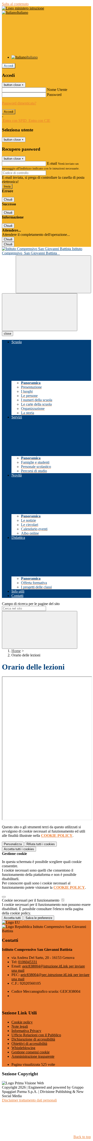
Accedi (8, 66)
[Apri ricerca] (53, 274)
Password (54, 95)
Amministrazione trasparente (32, 1056)
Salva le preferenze (39, 918)
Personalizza (13, 844)
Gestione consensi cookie (30, 1052)
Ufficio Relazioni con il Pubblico (36, 1035)
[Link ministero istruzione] (23, 8)
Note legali (19, 1026)
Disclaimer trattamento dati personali (29, 1100)
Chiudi (8, 199)
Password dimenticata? (19, 103)
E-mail (52, 163)
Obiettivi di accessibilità (29, 1044)
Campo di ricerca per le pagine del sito (31, 604)
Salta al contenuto (15, 4)
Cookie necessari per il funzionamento (31, 900)
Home (16, 651)
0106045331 (27, 962)
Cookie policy (22, 1022)
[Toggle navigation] (39, 312)
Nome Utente (57, 90)
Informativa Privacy (26, 1031)
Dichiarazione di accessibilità (33, 1039)
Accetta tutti (19, 849)
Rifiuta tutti (40, 844)
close (7, 333)
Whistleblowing (23, 1048)
